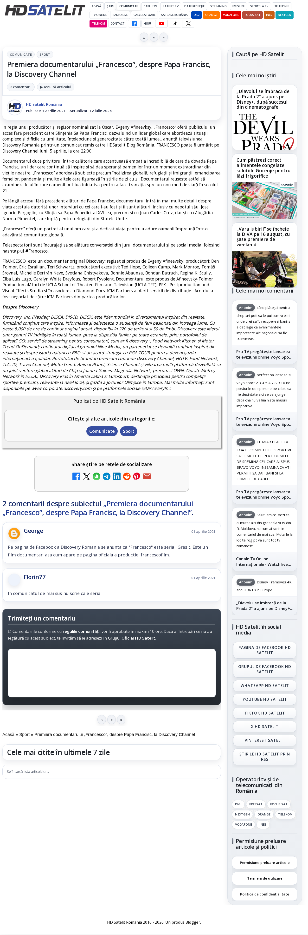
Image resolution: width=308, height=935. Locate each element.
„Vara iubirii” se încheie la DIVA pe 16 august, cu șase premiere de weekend (263, 236)
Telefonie (281, 6)
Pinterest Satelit (265, 740)
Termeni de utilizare (264, 878)
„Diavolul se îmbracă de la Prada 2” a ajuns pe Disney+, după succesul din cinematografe (263, 99)
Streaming (218, 6)
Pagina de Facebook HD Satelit (264, 650)
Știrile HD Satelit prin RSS (264, 756)
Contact (118, 23)
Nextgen (284, 15)
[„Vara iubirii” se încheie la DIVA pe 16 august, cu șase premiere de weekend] (264, 269)
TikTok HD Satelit (264, 713)
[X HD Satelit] (188, 23)
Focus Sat (252, 15)
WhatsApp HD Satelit (265, 685)
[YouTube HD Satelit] (161, 23)
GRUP (148, 23)
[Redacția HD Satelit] (15, 107)
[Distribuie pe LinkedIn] (117, 477)
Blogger (193, 922)
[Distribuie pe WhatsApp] (96, 477)
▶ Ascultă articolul (55, 87)
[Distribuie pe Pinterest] (137, 477)
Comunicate (128, 6)
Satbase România (174, 15)
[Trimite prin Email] (147, 477)
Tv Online (99, 15)
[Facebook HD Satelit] (134, 23)
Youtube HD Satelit (265, 699)
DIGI (196, 15)
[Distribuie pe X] (86, 477)
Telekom (98, 23)
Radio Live (120, 15)
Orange (211, 15)
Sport (44, 54)
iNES (269, 15)
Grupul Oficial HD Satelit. (132, 638)
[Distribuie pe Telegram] (106, 477)
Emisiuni (238, 6)
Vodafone (231, 15)
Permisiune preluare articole (265, 862)
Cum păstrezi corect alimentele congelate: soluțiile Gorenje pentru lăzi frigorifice (264, 168)
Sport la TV (259, 6)
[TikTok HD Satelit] (175, 23)
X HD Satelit (265, 726)
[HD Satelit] (45, 10)
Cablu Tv (150, 6)
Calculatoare (144, 15)
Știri (110, 6)
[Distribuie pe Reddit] (127, 477)
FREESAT (256, 804)
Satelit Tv (170, 6)
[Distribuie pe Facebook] (76, 477)
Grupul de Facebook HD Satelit (264, 669)
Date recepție (194, 6)
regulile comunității (82, 631)
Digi (238, 804)
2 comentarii (21, 87)
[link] (264, 117)
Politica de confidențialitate (264, 894)
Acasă (96, 6)
